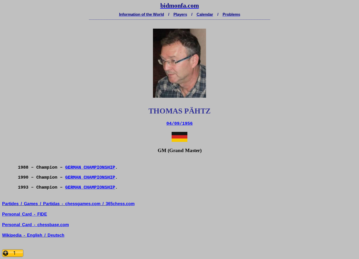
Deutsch (56, 235)
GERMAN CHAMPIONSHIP (90, 167)
